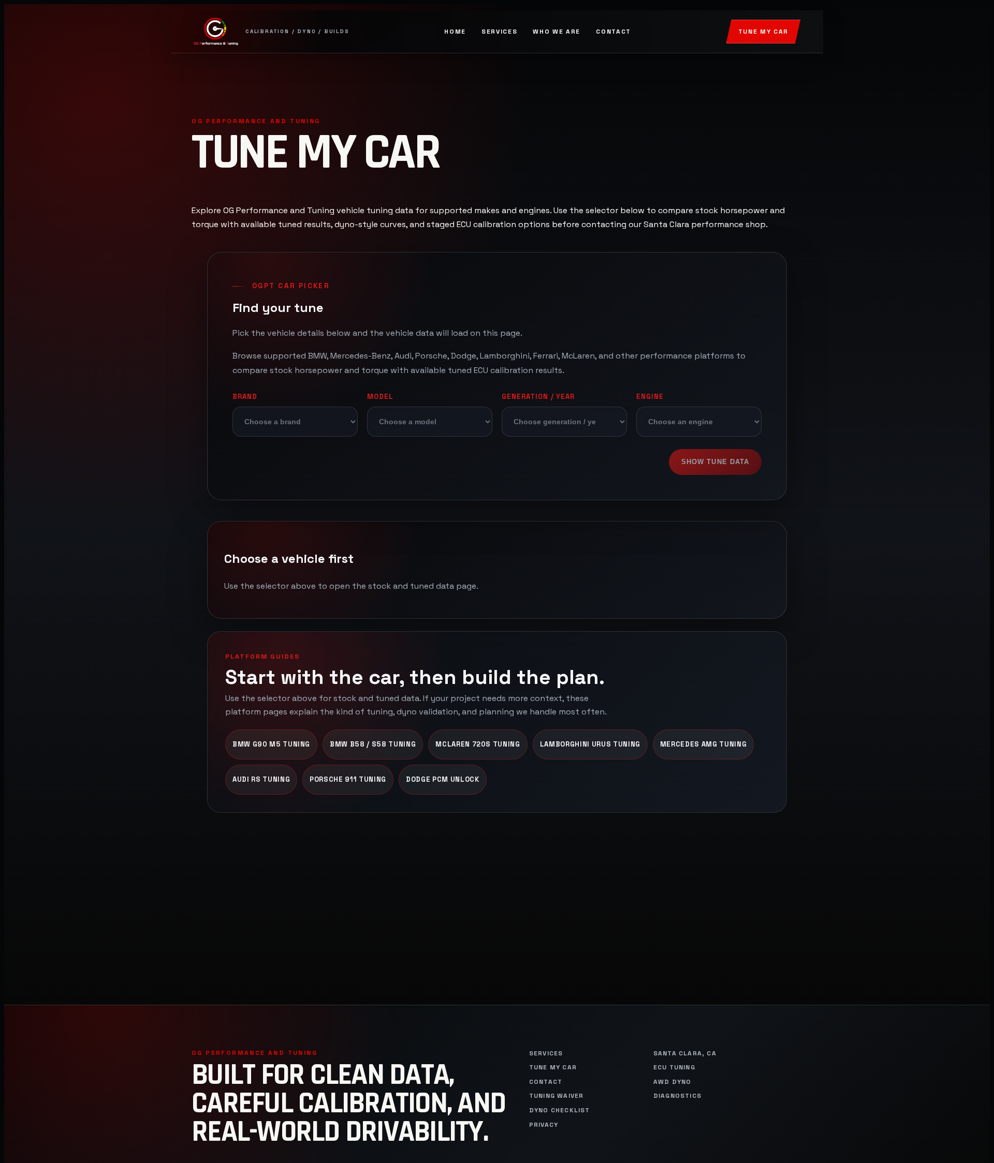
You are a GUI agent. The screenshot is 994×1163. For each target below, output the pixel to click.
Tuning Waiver (556, 1096)
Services (499, 31)
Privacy (543, 1125)
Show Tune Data (715, 462)
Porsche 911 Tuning (348, 779)
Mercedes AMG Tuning (703, 744)
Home (455, 31)
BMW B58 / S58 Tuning (373, 744)
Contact (613, 31)
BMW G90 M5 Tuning (271, 744)
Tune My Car (763, 31)
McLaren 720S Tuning (477, 744)
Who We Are (556, 31)
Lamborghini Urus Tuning (590, 744)
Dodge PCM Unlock (442, 779)
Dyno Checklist (559, 1110)
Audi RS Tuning (261, 779)
